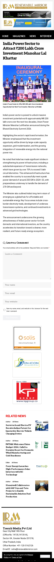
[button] (45, 556)
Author (8, 422)
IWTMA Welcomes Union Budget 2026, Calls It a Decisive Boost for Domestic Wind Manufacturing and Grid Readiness (20, 450)
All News (15, 422)
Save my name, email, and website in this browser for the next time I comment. (27, 310)
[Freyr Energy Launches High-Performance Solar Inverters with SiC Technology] (41, 466)
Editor (8, 463)
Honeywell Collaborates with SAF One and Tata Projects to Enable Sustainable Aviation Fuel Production (18, 491)
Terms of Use (17, 557)
